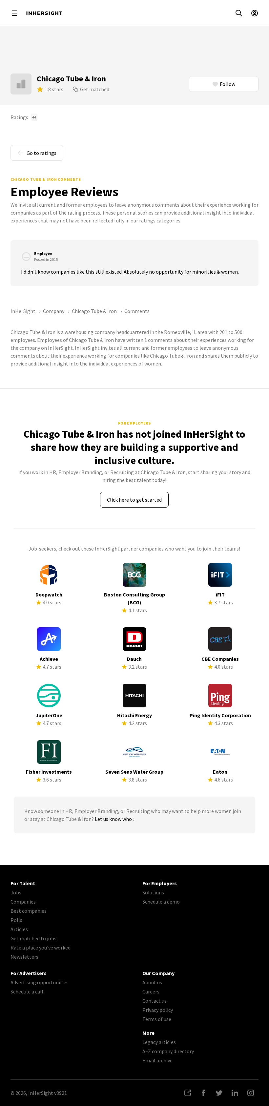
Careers (150, 991)
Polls (16, 920)
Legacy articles (159, 1042)
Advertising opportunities (39, 982)
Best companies (28, 911)
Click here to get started (134, 499)
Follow (227, 84)
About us (152, 982)
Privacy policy (157, 1010)
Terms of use (156, 1019)
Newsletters (24, 956)
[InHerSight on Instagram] (251, 1093)
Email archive (157, 1060)
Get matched (94, 89)
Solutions (153, 892)
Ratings (23, 117)
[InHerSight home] (44, 13)
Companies (23, 901)
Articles (19, 929)
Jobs (15, 892)
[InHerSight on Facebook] (203, 1093)
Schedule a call (26, 991)
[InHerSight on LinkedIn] (235, 1093)
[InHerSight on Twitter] (219, 1093)
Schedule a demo (161, 901)
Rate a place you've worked (40, 947)
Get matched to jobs (33, 938)
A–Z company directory (168, 1051)
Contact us (154, 1000)
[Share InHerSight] (188, 1093)
